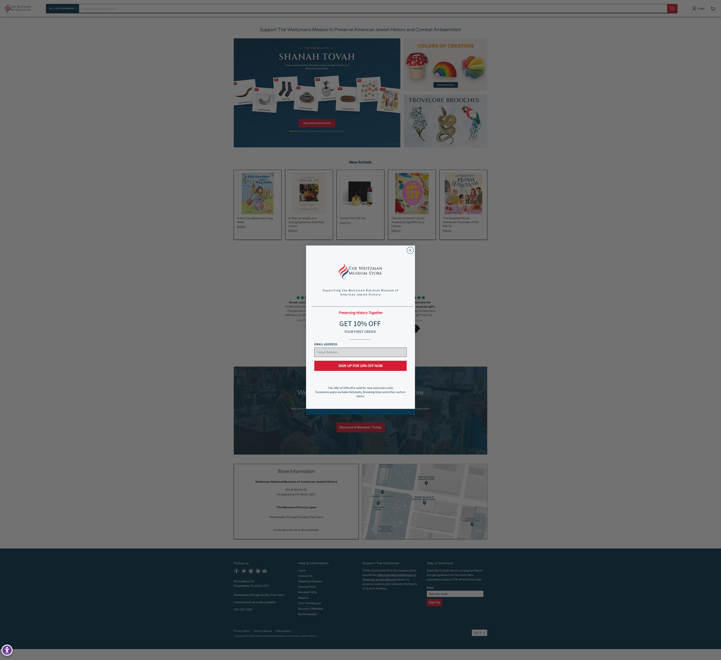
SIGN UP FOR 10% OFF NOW (361, 365)
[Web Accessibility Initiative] (7, 650)
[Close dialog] (410, 250)
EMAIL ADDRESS (325, 344)
